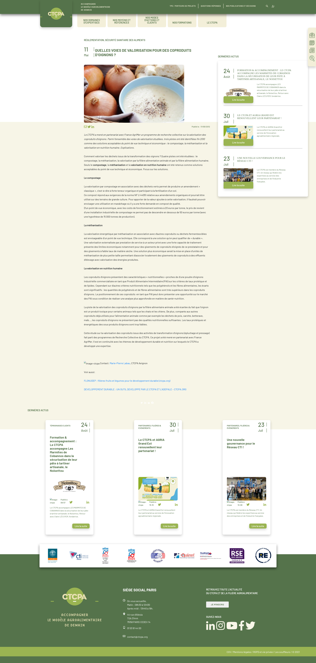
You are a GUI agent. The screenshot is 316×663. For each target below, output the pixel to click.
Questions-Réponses (211, 6)
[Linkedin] (145, 402)
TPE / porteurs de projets (183, 6)
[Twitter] (141, 402)
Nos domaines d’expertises (91, 21)
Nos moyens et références (122, 21)
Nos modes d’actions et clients (151, 20)
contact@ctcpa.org (137, 636)
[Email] (148, 402)
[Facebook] (152, 402)
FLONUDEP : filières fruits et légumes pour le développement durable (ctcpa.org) (127, 380)
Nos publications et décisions (241, 6)
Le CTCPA (212, 22)
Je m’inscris (217, 604)
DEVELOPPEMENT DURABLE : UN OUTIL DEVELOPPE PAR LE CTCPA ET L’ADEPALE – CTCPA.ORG (135, 389)
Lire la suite (238, 99)
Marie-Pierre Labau (120, 363)
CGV (229, 651)
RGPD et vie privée (263, 651)
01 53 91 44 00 (134, 628)
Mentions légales (242, 651)
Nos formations (182, 22)
